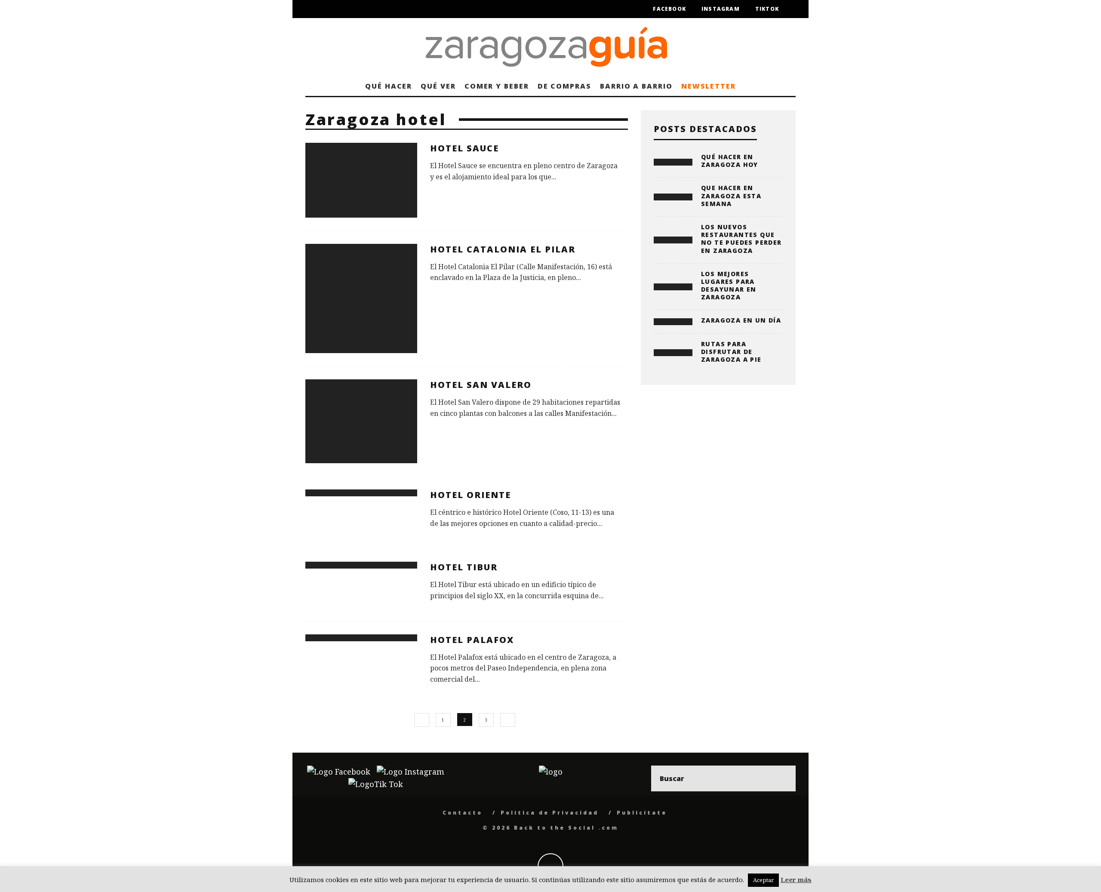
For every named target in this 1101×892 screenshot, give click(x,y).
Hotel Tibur (464, 567)
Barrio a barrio (636, 86)
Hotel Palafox (472, 640)
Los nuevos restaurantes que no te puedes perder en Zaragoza (741, 239)
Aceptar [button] (763, 880)
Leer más (796, 879)
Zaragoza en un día (741, 320)
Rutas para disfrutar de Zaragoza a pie (731, 351)
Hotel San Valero (481, 385)
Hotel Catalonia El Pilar (502, 249)
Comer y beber (496, 86)
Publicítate (642, 812)
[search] (783, 778)
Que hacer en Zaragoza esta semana (731, 195)
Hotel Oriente (470, 495)
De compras (564, 86)
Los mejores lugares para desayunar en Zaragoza (729, 285)
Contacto (463, 812)
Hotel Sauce (464, 148)
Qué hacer (388, 86)
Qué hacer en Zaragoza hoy (729, 161)
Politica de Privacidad (550, 812)
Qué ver (438, 86)
